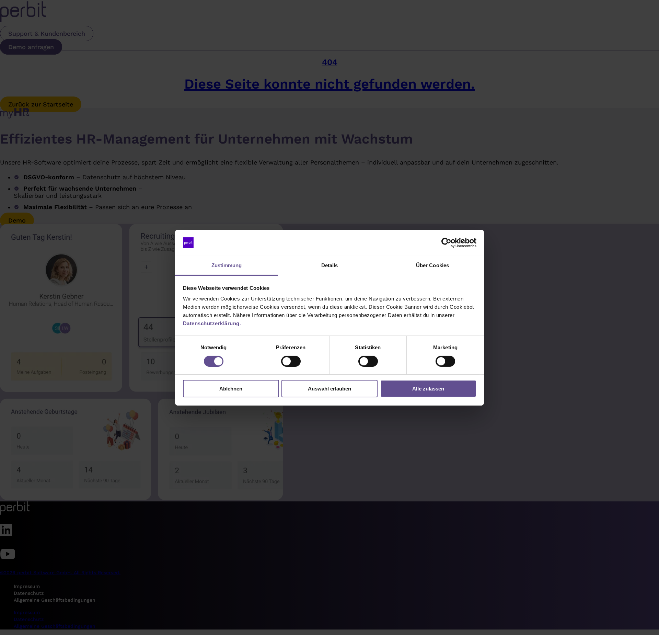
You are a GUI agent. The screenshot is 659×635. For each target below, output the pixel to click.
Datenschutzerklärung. (212, 323)
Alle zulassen (428, 389)
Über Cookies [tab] (432, 265)
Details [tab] (329, 265)
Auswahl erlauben (329, 389)
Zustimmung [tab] (226, 265)
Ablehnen (230, 389)
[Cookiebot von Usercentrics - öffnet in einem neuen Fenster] (446, 243)
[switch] (291, 361)
